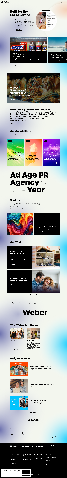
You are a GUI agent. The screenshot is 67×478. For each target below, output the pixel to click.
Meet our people (14, 349)
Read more (42, 60)
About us (12, 123)
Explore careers (30, 350)
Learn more (39, 232)
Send (54, 436)
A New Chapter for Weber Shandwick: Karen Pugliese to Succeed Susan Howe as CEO (41, 385)
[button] (15, 65)
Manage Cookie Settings (25, 474)
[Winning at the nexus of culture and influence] (39, 163)
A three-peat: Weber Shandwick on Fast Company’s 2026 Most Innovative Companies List (38, 402)
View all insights (33, 412)
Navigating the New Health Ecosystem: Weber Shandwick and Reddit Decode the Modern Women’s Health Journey (40, 368)
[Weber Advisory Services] (21, 163)
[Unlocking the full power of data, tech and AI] (57, 163)
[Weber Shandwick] (13, 446)
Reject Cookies (26, 472)
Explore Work (18, 29)
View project (14, 264)
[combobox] (16, 209)
